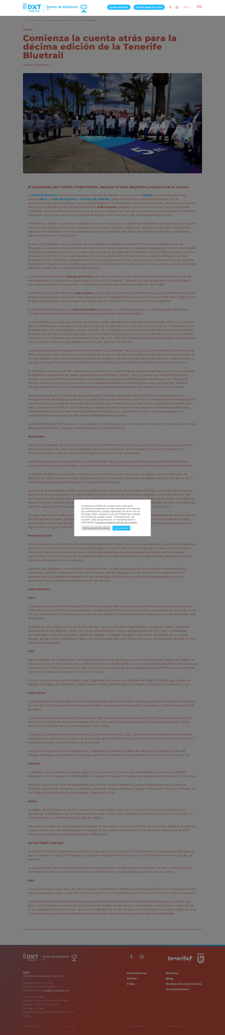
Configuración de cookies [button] (96, 528)
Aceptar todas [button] (121, 528)
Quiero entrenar (119, 7)
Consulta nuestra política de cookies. (116, 522)
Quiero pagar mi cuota (149, 7)
